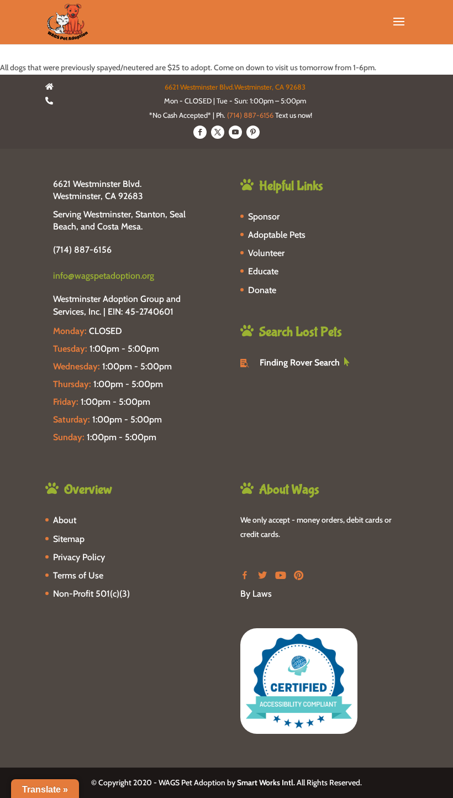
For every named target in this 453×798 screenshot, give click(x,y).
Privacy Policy (79, 557)
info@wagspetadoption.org (103, 275)
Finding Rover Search (300, 362)
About (64, 520)
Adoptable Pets (276, 235)
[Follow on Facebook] (200, 132)
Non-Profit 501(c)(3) (91, 593)
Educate (263, 271)
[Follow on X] (217, 132)
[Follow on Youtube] (235, 132)
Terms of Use (78, 575)
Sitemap (69, 539)
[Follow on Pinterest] (253, 132)
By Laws (256, 593)
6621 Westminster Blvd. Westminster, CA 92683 (98, 190)
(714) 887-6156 (250, 115)
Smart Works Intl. (266, 782)
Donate (262, 290)
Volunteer (266, 253)
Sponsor (264, 216)
